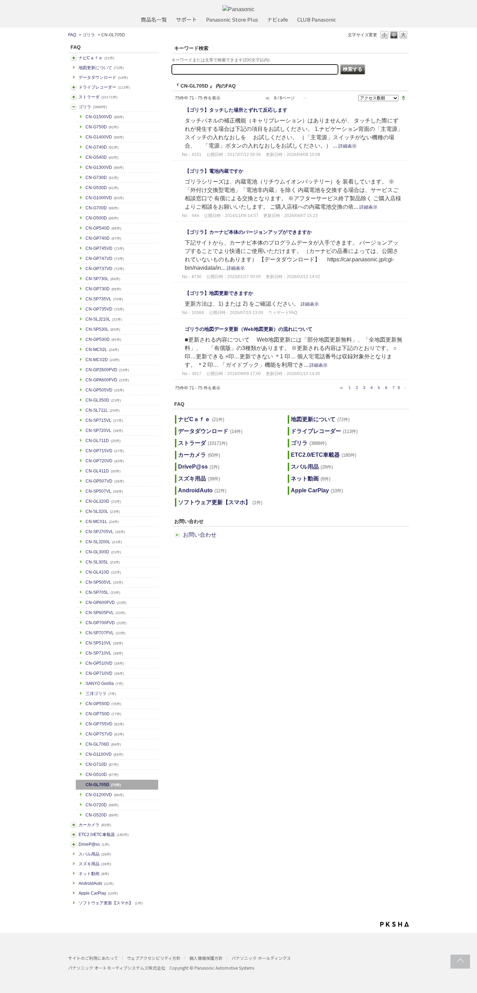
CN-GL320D (103, 501)
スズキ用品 (95, 863)
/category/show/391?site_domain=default (74, 97)
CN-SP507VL (104, 491)
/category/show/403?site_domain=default (74, 844)
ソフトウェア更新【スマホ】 (110, 903)
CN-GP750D (103, 713)
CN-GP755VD (105, 724)
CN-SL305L (103, 562)
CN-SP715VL (104, 420)
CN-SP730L (103, 278)
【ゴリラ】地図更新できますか (219, 293)
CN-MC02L (102, 349)
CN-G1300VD (105, 167)
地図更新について (101, 67)
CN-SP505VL (104, 582)
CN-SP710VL (104, 653)
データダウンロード (103, 77)
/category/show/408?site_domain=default (74, 58)
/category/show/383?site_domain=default (74, 107)
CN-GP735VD (105, 309)
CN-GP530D (103, 339)
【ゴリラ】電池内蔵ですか (214, 171)
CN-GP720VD (105, 460)
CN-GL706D (103, 744)
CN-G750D (102, 127)
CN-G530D (102, 187)
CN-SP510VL (104, 643)
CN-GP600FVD (106, 602)
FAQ (72, 34)
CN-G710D (102, 764)
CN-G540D (102, 157)
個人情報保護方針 (206, 958)
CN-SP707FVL (105, 632)
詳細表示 (347, 146)
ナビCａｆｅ (96, 57)
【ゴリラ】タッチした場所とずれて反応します (236, 110)
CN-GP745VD (105, 248)
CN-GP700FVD (106, 622)
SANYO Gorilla (104, 683)
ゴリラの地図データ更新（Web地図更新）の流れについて (249, 329)
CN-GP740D (103, 238)
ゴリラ (88, 34)
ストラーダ (98, 97)
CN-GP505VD (105, 390)
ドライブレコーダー (104, 87)
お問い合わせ (200, 535)
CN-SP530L (103, 329)
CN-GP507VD (105, 481)
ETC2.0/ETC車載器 (104, 834)
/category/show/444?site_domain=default (74, 834)
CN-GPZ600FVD (107, 369)
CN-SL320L (103, 511)
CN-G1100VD (104, 754)
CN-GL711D (103, 440)
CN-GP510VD (105, 663)
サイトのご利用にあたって (93, 958)
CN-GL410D (103, 572)
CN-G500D (102, 218)
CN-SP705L (103, 592)
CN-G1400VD (105, 137)
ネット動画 (94, 873)
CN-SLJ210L (104, 319)
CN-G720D (102, 804)
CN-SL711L (102, 410)
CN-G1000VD (105, 197)
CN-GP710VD (105, 673)
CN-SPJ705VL (105, 531)
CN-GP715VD (105, 450)
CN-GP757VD (105, 734)
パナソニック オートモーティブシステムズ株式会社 (116, 968)
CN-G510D (102, 774)
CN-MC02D (102, 359)
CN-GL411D (103, 471)
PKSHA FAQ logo (394, 924)
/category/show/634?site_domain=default (74, 87)
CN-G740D (102, 147)
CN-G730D (102, 177)
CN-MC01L (102, 521)
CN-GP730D (103, 288)
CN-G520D (102, 815)
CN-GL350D (103, 400)
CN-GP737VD (105, 268)
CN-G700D (102, 208)
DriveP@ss (94, 844)
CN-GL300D (103, 552)
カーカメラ (95, 824)
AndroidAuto (96, 883)
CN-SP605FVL (105, 612)
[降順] (403, 99)
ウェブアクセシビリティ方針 (154, 958)
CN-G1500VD (105, 116)
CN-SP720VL (104, 430)
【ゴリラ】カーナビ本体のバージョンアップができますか (248, 232)
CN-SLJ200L (104, 541)
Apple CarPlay (98, 893)
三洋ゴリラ (101, 693)
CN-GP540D (103, 228)
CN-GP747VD (105, 258)
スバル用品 (95, 854)
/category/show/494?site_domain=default (74, 825)
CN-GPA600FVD (107, 380)
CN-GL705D (103, 784)
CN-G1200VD (105, 794)
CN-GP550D (103, 703)
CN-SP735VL (104, 299)
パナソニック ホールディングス (261, 958)
